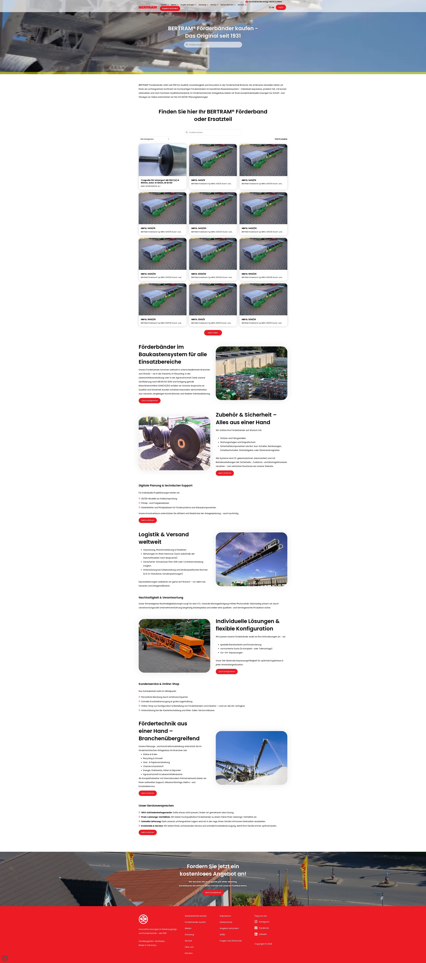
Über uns (189, 947)
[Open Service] (217, 5)
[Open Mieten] (177, 5)
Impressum (225, 915)
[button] (5, 958)
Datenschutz (226, 922)
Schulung (189, 934)
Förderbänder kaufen (195, 922)
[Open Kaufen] (168, 5)
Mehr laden (213, 332)
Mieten (188, 928)
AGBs (222, 934)
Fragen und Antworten (231, 940)
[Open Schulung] (207, 5)
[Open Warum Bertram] (235, 5)
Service (188, 940)
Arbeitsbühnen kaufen (196, 915)
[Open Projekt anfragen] (195, 5)
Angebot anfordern (229, 928)
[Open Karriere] (245, 5)
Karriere (188, 953)
